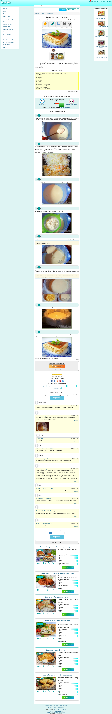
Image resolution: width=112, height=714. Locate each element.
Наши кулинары (60, 707)
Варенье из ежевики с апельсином (101, 46)
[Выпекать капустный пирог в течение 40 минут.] (57, 319)
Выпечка (5, 11)
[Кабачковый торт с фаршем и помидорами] (101, 33)
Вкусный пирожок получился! (44, 523)
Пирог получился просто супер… (45, 469)
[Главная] (6, 2)
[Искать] (79, 6)
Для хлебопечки (7, 37)
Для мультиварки (8, 39)
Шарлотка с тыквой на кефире (57, 650)
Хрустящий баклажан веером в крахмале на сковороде (101, 57)
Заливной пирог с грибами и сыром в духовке (57, 547)
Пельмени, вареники (8, 14)
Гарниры (5, 21)
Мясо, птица (6, 16)
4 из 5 (59, 375)
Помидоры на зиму (71, 9)
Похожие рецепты (43, 19)
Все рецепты (62, 9)
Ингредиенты (50, 19)
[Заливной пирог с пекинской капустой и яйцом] (46, 581)
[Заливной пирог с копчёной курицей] (46, 629)
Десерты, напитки (8, 32)
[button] (64, 25)
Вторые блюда (7, 26)
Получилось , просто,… (42, 406)
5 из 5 (61, 375)
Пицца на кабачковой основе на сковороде (101, 17)
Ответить (76, 409)
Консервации (6, 44)
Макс (59, 709)
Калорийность (57, 19)
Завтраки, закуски (8, 29)
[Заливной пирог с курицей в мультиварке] (46, 683)
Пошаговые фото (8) (64, 19)
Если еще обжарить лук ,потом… (45, 448)
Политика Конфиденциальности (56, 711)
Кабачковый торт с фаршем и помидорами (101, 37)
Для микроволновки (8, 42)
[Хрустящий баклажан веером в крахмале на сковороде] (101, 52)
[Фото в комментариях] (42, 426)
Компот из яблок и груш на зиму (101, 27)
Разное (5, 47)
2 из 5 (55, 375)
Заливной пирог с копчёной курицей (57, 620)
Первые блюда (7, 24)
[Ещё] (78, 9)
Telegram (64, 709)
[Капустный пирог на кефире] (57, 38)
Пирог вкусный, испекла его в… (45, 488)
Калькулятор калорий (50, 705)
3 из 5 (57, 375)
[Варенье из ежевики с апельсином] (101, 42)
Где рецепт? (40, 438)
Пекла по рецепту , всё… (43, 416)
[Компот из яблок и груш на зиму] (101, 23)
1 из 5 (53, 375)
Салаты (5, 8)
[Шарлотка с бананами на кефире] (46, 605)
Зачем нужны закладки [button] (57, 369)
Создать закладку (58, 366)
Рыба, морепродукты (9, 19)
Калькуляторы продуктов (61, 705)
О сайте (54, 707)
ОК (56, 709)
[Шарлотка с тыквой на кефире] (46, 658)
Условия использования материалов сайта (56, 712)
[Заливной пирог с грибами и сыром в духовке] (46, 555)
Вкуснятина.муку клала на (43, 510)
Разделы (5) (72, 19)
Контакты (50, 707)
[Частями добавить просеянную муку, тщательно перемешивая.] (57, 223)
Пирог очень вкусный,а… (43, 459)
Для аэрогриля (7, 34)
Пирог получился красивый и (44, 498)
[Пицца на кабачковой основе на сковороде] (101, 13)
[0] (59, 25)
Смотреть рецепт (68, 567)
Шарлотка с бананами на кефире (57, 597)
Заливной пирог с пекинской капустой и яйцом (57, 573)
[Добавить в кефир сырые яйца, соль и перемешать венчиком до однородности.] (57, 193)
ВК (54, 709)
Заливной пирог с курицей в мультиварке (57, 675)
